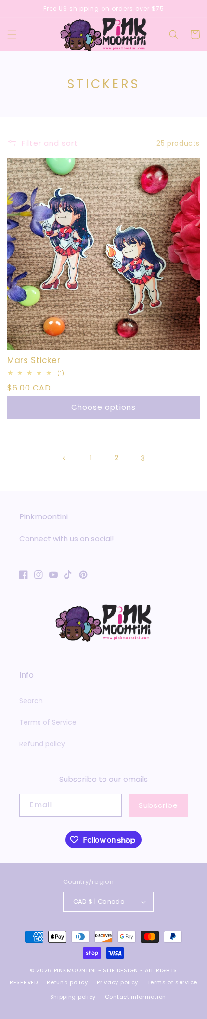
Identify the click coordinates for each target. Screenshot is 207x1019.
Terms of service (172, 982)
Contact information (135, 997)
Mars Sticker (33, 360)
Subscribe (158, 805)
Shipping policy (73, 997)
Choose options (103, 407)
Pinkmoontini (75, 970)
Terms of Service (48, 722)
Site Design (120, 970)
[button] (12, 34)
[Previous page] (64, 458)
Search (31, 700)
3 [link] (143, 458)
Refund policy (42, 744)
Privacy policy (117, 982)
